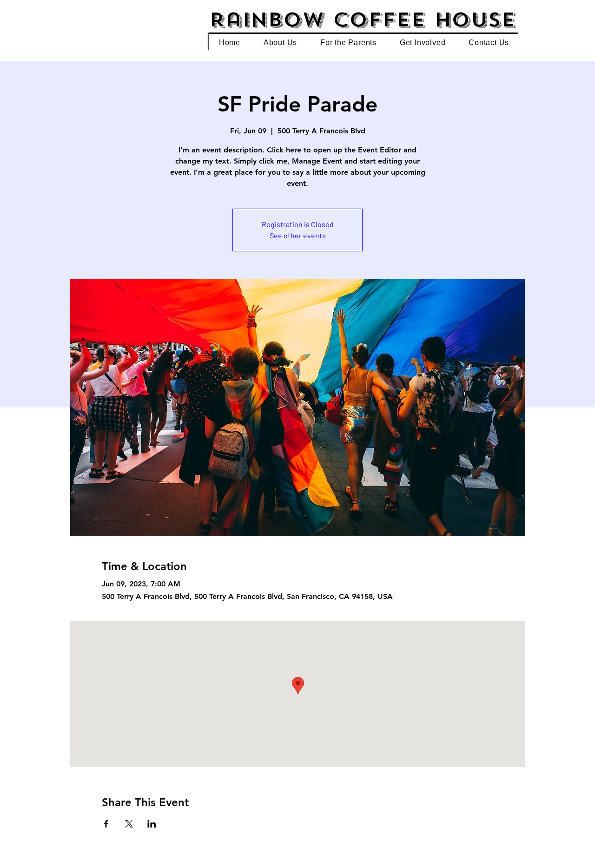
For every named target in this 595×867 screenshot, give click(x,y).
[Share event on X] (129, 824)
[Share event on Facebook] (106, 824)
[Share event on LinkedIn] (151, 824)
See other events (298, 235)
